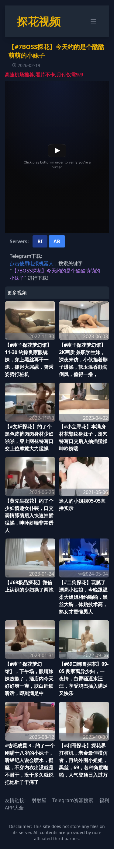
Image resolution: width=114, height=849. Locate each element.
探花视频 (39, 21)
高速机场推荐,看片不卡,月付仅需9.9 (44, 74)
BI (40, 241)
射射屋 (39, 800)
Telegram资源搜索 (72, 800)
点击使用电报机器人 (32, 263)
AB (57, 241)
